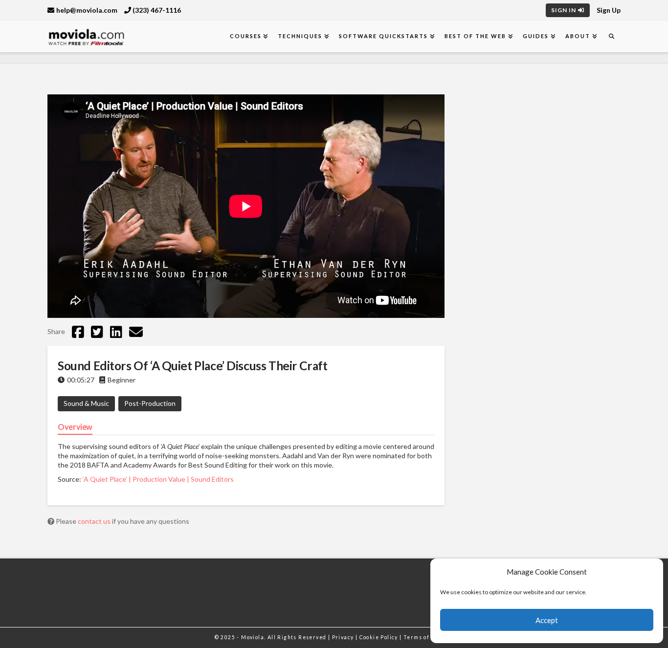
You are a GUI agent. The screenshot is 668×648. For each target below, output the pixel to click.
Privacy (344, 637)
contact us (95, 521)
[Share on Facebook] (78, 331)
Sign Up (609, 10)
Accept (546, 620)
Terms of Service (428, 637)
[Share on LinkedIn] (116, 331)
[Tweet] (97, 331)
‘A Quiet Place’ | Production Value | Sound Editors (158, 479)
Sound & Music (86, 403)
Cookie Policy (379, 637)
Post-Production (150, 403)
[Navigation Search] (611, 36)
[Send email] (136, 331)
